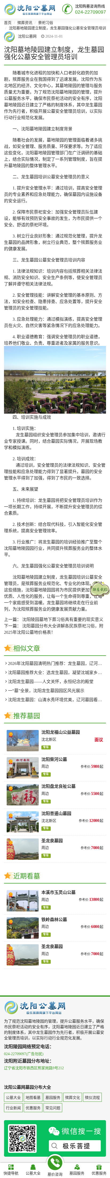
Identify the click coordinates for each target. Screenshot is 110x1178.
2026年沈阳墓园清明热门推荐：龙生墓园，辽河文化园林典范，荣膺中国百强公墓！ (57, 663)
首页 (7, 23)
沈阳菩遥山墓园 (56, 813)
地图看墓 (33, 1098)
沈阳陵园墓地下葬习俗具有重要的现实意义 (62, 619)
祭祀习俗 (45, 23)
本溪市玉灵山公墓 (58, 892)
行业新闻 (13, 1108)
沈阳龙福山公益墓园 (60, 732)
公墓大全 (13, 1098)
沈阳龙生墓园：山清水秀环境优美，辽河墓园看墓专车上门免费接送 (57, 699)
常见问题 (52, 1108)
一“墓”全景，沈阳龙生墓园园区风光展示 (46, 690)
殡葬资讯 (24, 23)
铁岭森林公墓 (54, 919)
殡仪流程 (92, 1098)
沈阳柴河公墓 (54, 759)
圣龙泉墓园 (52, 840)
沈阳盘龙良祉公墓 (58, 786)
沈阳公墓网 (27, 36)
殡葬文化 (72, 1098)
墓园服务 (52, 1098)
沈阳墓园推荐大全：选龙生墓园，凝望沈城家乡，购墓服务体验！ (57, 672)
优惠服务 (33, 1108)
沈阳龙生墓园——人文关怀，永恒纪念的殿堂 (50, 681)
